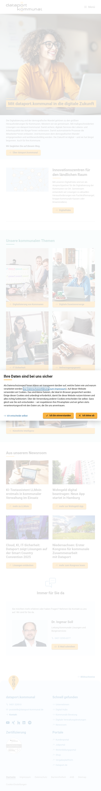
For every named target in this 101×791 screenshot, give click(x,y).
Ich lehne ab (88, 415)
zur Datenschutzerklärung (36, 388)
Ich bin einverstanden (60, 415)
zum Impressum (58, 388)
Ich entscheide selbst (17, 415)
